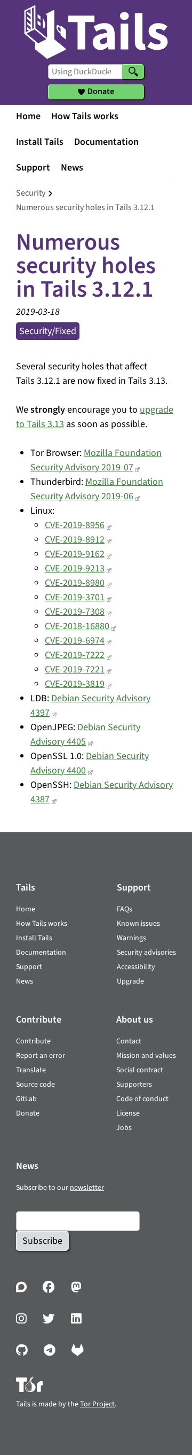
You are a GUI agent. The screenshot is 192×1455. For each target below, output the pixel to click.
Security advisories (146, 952)
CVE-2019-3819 (75, 684)
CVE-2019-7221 (75, 669)
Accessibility (136, 967)
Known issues (138, 923)
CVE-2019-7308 (75, 611)
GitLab (26, 1099)
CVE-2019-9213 (75, 568)
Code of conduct (142, 1099)
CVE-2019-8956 (75, 525)
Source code (35, 1084)
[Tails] (96, 29)
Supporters (134, 1084)
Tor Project (97, 1404)
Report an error (40, 1055)
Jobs (124, 1128)
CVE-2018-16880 (77, 626)
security (30, 193)
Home (28, 116)
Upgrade (130, 981)
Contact (128, 1041)
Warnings (131, 938)
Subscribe (42, 1241)
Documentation (106, 142)
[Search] (133, 71)
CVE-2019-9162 (75, 554)
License (128, 1113)
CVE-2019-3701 (75, 597)
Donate (27, 1113)
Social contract (139, 1070)
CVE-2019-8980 (75, 583)
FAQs (124, 909)
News (72, 167)
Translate (31, 1070)
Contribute (33, 1041)
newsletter (87, 1187)
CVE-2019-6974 (75, 640)
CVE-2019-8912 (75, 539)
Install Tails (39, 142)
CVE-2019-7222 (75, 655)
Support (33, 167)
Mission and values (146, 1055)
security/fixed (47, 331)
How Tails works (84, 116)
